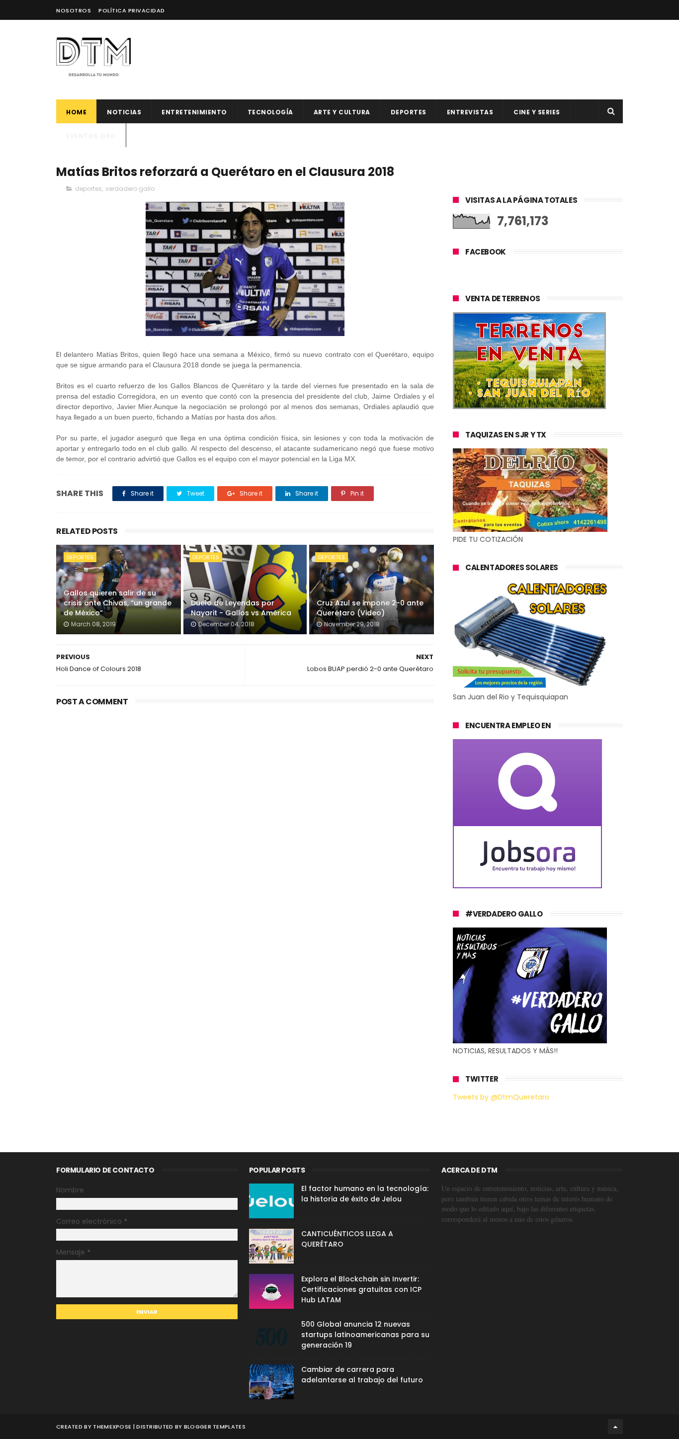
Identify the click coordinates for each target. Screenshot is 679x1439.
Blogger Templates (215, 1427)
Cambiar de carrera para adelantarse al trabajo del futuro (362, 1374)
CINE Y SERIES (536, 112)
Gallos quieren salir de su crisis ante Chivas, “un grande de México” (117, 602)
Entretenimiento (194, 112)
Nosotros (73, 10)
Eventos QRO (91, 136)
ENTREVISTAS (470, 112)
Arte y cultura (342, 112)
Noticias (124, 112)
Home (76, 112)
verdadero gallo (130, 188)
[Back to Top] (615, 1426)
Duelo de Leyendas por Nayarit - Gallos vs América (241, 608)
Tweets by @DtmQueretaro (501, 1097)
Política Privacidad (131, 10)
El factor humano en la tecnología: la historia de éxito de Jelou (364, 1194)
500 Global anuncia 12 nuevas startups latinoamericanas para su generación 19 (365, 1334)
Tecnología (270, 112)
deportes (408, 112)
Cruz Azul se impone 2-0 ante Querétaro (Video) (370, 608)
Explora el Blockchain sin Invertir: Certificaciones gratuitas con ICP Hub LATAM (361, 1289)
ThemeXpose (112, 1427)
